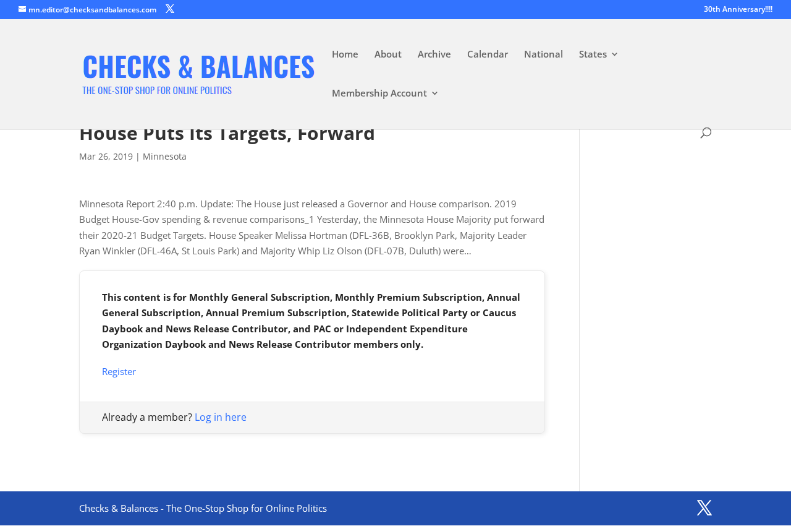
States (593, 55)
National (543, 55)
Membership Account (379, 93)
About (388, 55)
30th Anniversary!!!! (738, 10)
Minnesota (165, 156)
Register (119, 371)
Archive (434, 55)
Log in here (221, 417)
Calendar (487, 55)
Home (345, 55)
